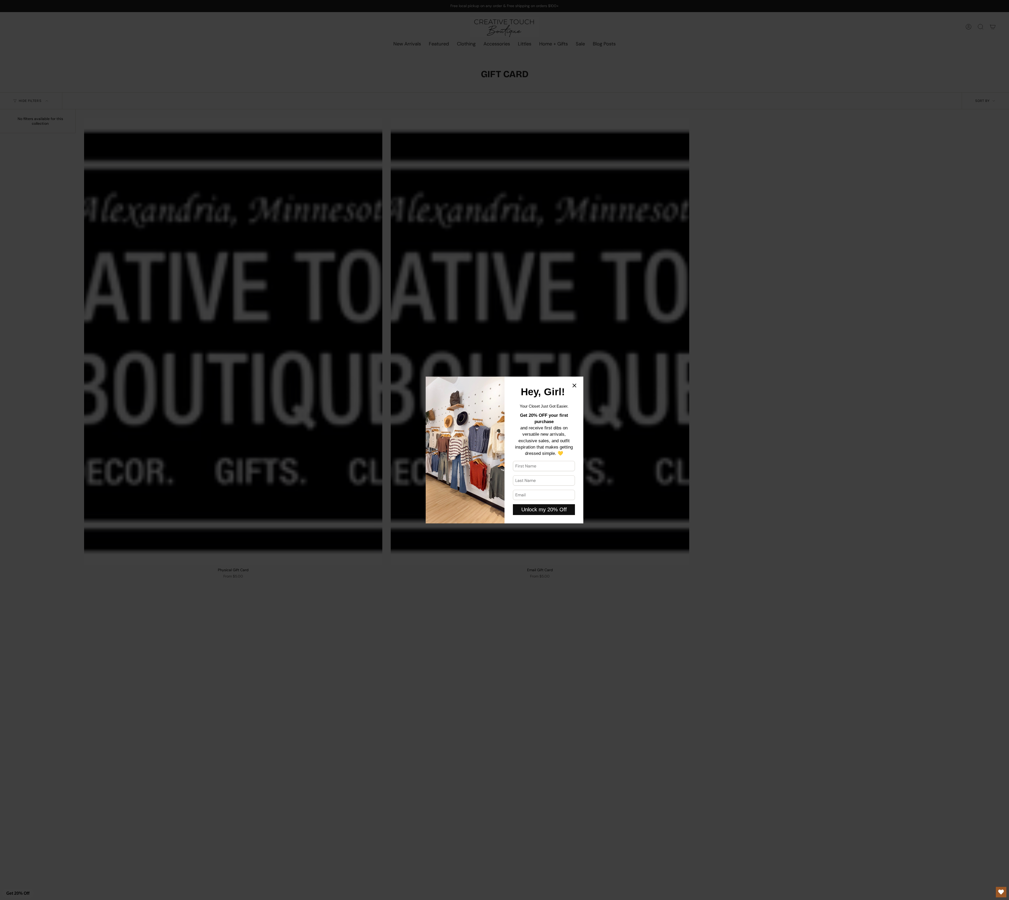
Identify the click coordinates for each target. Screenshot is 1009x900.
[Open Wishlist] (1001, 892)
